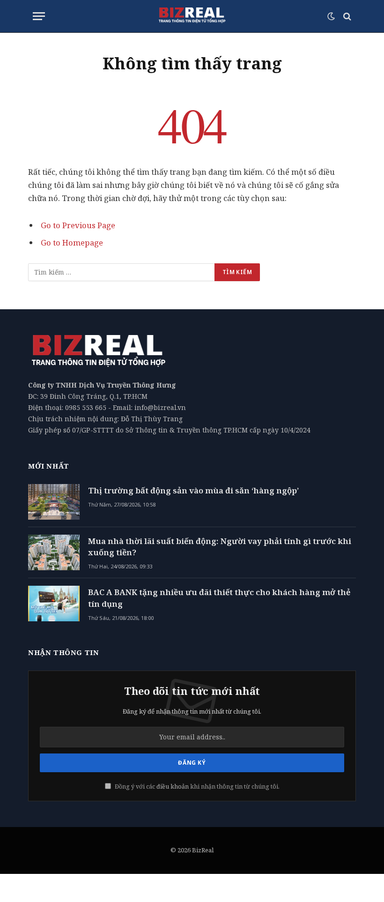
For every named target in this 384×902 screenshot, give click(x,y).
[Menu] (39, 16)
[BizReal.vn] (192, 16)
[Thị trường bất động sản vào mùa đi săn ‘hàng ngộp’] (54, 502)
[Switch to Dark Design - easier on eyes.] (331, 16)
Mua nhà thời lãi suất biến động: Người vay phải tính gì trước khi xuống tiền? (219, 547)
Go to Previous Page (78, 225)
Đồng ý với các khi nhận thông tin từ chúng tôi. (196, 786)
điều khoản (172, 786)
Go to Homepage (72, 242)
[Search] (346, 16)
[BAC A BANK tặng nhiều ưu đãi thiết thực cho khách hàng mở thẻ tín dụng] (54, 603)
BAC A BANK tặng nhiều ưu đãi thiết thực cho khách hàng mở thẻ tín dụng (219, 598)
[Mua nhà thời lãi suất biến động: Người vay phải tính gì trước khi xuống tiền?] (54, 552)
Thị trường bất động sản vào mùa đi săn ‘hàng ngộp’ (193, 490)
